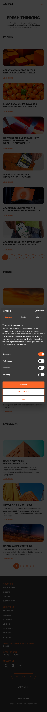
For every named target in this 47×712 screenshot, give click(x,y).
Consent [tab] (8, 317)
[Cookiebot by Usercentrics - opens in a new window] (34, 311)
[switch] (41, 361)
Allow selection (24, 392)
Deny (23, 399)
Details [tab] (23, 317)
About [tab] (38, 317)
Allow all (23, 385)
